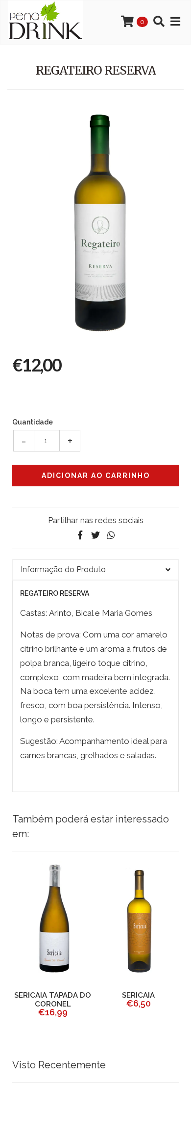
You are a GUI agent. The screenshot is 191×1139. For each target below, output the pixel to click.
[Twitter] (95, 535)
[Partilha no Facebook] (80, 535)
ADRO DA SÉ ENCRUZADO (107, 999)
